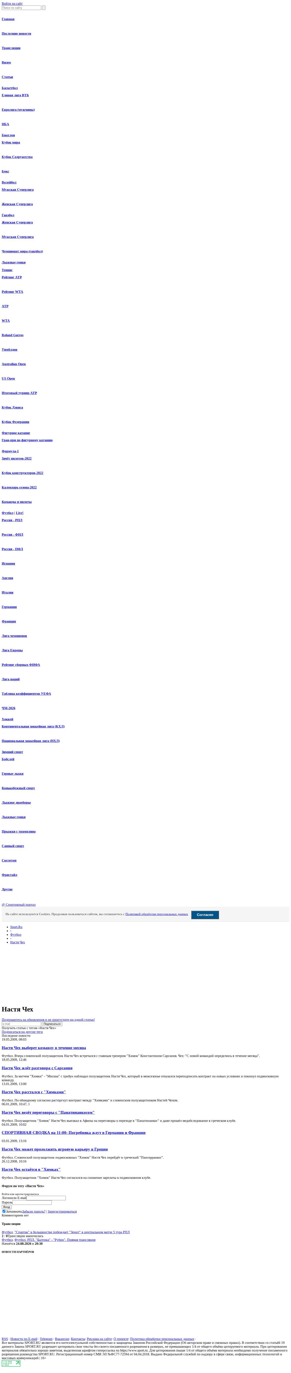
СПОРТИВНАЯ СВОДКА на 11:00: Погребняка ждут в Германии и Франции (74, 1132)
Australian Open (14, 364)
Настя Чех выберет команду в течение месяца (44, 1047)
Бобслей (8, 759)
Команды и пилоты (17, 502)
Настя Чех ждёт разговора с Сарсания (37, 1068)
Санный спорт (13, 846)
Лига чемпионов (14, 636)
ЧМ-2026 (8, 708)
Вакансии (62, 1339)
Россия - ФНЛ (12, 534)
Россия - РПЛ (12, 520)
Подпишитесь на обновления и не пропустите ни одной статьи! (48, 1019)
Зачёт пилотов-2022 (17, 458)
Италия (7, 592)
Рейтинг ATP (12, 277)
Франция (9, 621)
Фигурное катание (16, 433)
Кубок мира (11, 142)
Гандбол (8, 215)
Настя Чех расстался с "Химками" (34, 1092)
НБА (5, 124)
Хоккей (7, 719)
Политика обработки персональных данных (162, 1339)
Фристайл (9, 875)
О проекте (121, 1339)
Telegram (46, 1339)
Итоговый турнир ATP (19, 393)
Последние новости (16, 33)
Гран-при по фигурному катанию (27, 440)
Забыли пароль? (33, 1211)
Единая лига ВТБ (15, 95)
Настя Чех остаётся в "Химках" (31, 1169)
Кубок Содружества (17, 157)
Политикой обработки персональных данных (156, 914)
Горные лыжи (12, 773)
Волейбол (9, 182)
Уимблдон (9, 349)
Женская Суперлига (17, 204)
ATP (5, 306)
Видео (6, 62)
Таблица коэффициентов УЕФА (26, 693)
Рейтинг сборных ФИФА (21, 665)
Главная (8, 19)
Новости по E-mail (23, 1339)
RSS (5, 1339)
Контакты (78, 1339)
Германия (9, 607)
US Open (8, 378)
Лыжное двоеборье (16, 802)
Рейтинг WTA (12, 291)
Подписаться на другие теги (22, 1032)
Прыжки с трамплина (19, 831)
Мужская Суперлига (18, 189)
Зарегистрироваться (62, 1211)
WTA (6, 320)
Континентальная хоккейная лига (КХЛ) (33, 726)
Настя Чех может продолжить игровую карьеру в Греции (55, 1149)
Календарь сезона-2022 (19, 487)
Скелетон (9, 860)
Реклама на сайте (99, 1339)
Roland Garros (12, 335)
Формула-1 (10, 451)
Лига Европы (12, 650)
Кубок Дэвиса (12, 407)
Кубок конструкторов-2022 (22, 473)
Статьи (7, 77)
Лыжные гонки (14, 262)
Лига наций (11, 679)
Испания (8, 563)
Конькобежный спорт (18, 788)
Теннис (7, 270)
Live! (19, 513)
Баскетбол (10, 88)
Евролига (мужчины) (18, 109)
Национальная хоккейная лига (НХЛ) (31, 741)
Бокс (5, 171)
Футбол (7, 513)
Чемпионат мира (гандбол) (22, 251)
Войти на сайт (12, 3)
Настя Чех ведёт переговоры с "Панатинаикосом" (48, 1112)
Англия (7, 578)
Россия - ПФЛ (12, 549)
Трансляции (11, 48)
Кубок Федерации (15, 422)
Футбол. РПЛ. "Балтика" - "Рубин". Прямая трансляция (54, 1240)
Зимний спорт (12, 752)
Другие (7, 889)
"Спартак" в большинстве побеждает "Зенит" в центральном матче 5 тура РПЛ (72, 1232)
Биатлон (8, 135)
